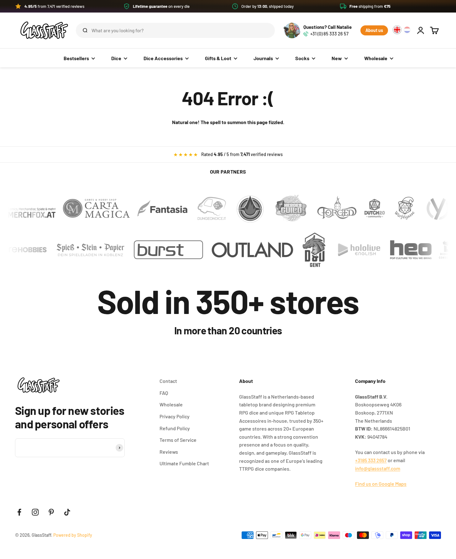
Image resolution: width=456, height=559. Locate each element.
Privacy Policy (175, 416)
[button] (228, 6)
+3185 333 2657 (371, 460)
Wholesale (375, 58)
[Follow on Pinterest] (51, 512)
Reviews (169, 452)
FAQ (164, 393)
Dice (116, 58)
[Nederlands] (407, 30)
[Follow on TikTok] (67, 512)
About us (374, 30)
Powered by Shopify (72, 535)
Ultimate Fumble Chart (184, 463)
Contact (168, 381)
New (337, 58)
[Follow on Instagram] (35, 512)
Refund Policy (175, 428)
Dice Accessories (163, 58)
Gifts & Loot (218, 58)
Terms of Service (178, 440)
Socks (302, 58)
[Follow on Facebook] (19, 512)
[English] (397, 30)
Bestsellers (76, 58)
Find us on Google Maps (380, 484)
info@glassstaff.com (377, 468)
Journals (263, 58)
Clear (260, 30)
